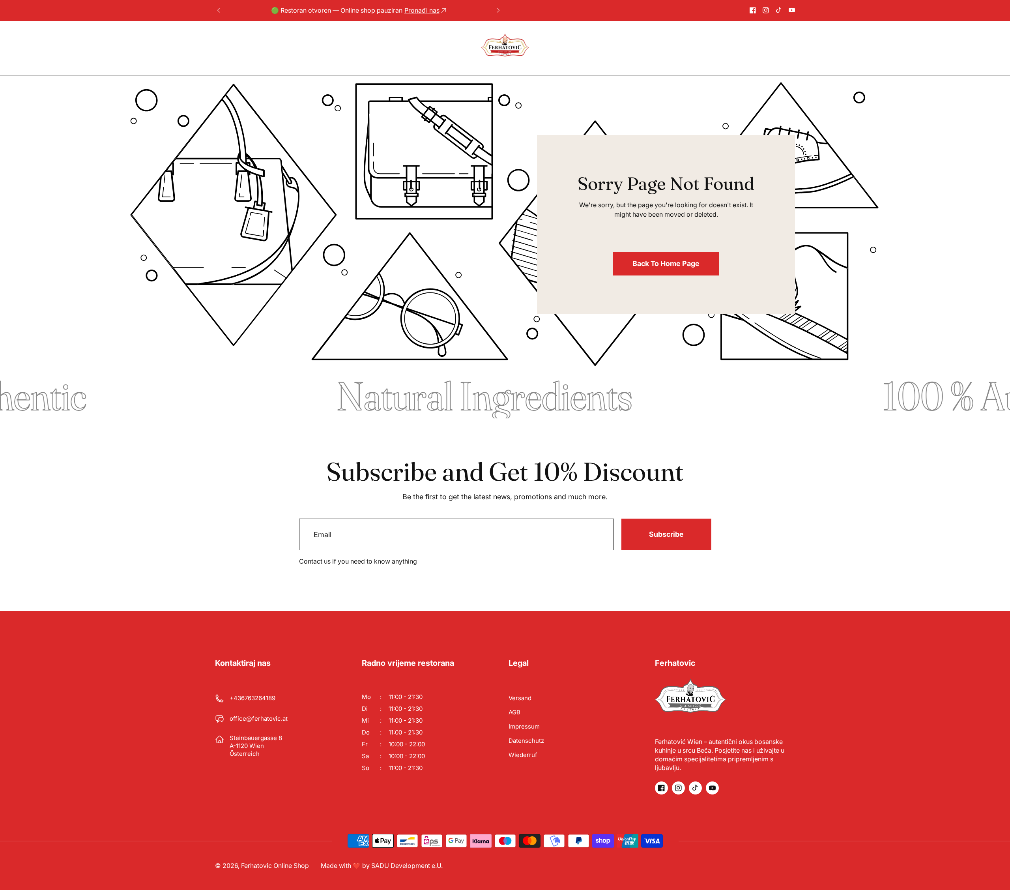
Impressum (524, 726)
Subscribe (666, 534)
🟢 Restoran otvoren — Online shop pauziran (355, 10)
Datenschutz (526, 740)
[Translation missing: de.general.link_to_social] (753, 10)
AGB (514, 712)
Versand (520, 698)
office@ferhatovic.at (259, 718)
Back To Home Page (666, 263)
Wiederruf (523, 755)
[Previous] (219, 10)
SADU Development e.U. (407, 865)
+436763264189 (252, 698)
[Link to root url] (505, 45)
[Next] (498, 10)
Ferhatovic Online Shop (275, 865)
